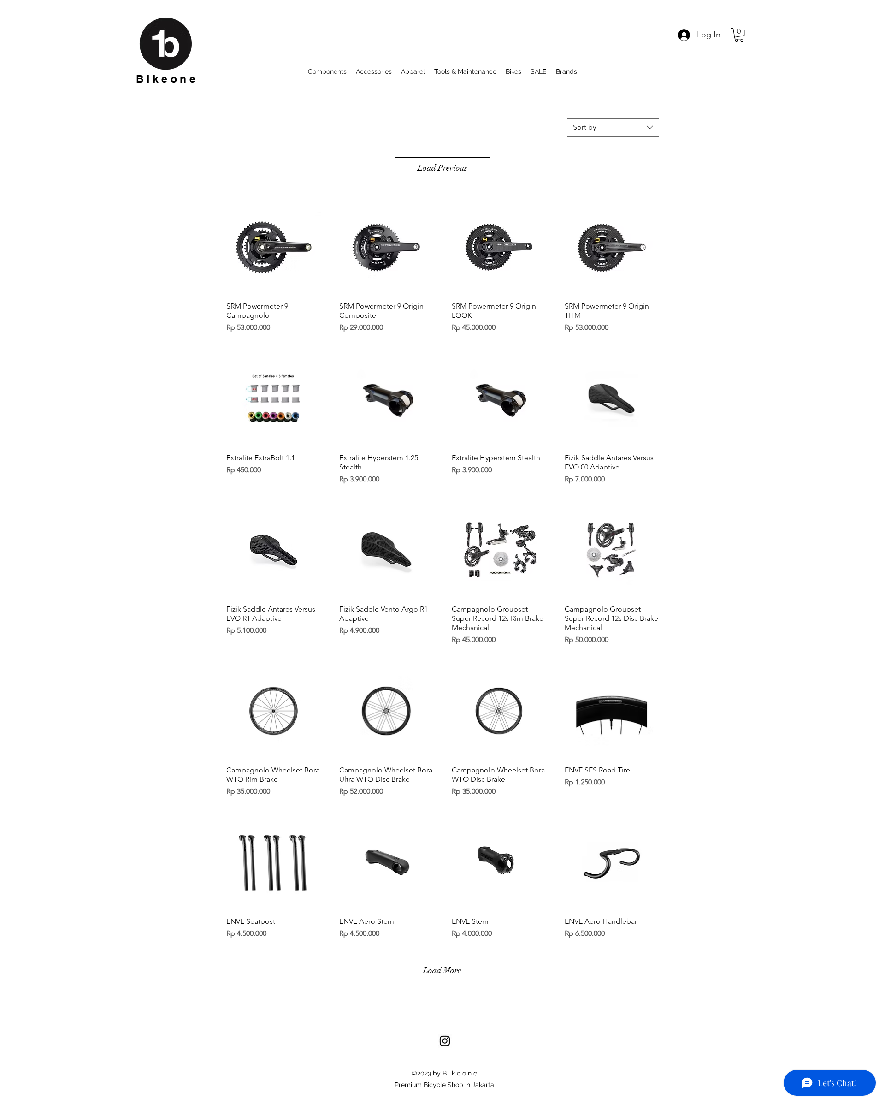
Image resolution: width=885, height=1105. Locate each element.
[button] (739, 35)
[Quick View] (273, 247)
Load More (442, 970)
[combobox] (613, 127)
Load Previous (442, 168)
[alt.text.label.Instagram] (445, 1041)
